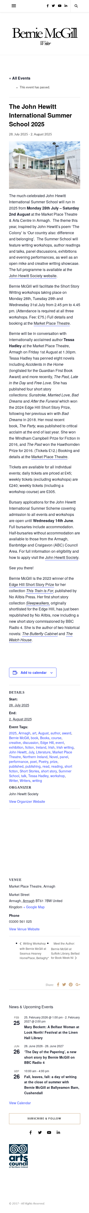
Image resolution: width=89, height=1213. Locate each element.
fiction (29, 747)
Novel (53, 756)
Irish (51, 747)
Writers (25, 780)
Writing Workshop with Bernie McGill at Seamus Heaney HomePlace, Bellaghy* (34, 950)
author (55, 733)
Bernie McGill (19, 737)
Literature (43, 752)
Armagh (24, 733)
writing (37, 780)
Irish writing (65, 747)
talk (23, 775)
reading (57, 766)
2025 (13, 733)
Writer (13, 780)
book (34, 737)
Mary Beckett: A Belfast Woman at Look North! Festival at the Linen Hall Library (51, 1032)
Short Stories (29, 771)
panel (64, 756)
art (34, 733)
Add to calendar (34, 672)
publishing (33, 766)
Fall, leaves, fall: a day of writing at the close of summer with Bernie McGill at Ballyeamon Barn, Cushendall (51, 1084)
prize (53, 761)
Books (44, 737)
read (45, 766)
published (16, 766)
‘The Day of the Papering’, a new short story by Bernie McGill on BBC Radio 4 (50, 1057)
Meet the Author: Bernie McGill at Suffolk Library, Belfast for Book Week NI (65, 950)
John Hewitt (18, 752)
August (43, 733)
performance (18, 761)
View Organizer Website (27, 801)
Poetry (43, 761)
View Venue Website (24, 929)
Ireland (41, 747)
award (66, 733)
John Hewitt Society (61, 557)
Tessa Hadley (38, 775)
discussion (30, 742)
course (56, 737)
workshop (57, 775)
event (60, 742)
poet (33, 761)
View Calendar (20, 1102)
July (31, 752)
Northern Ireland (35, 756)
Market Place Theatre (52, 323)
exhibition (16, 747)
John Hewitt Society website (32, 275)
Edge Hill (47, 742)
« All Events (19, 78)
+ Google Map (34, 906)
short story (49, 771)
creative (15, 742)
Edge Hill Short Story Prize (31, 584)
